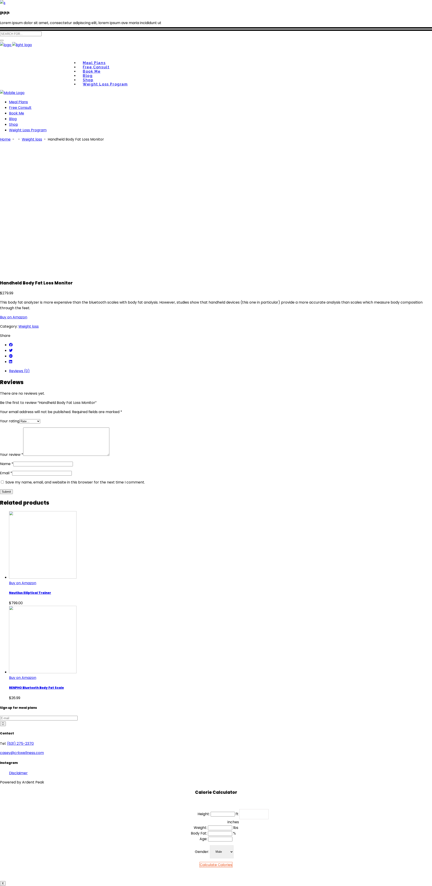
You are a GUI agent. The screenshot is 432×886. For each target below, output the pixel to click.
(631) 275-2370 (20, 743)
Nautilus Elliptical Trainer (30, 593)
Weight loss (32, 139)
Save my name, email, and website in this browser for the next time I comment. (75, 482)
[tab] (220, 371)
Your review (11, 454)
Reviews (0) (19, 371)
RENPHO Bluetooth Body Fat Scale (36, 688)
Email (6, 473)
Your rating (9, 421)
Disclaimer (18, 773)
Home (5, 139)
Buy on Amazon (13, 317)
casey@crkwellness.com (22, 752)
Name (6, 463)
